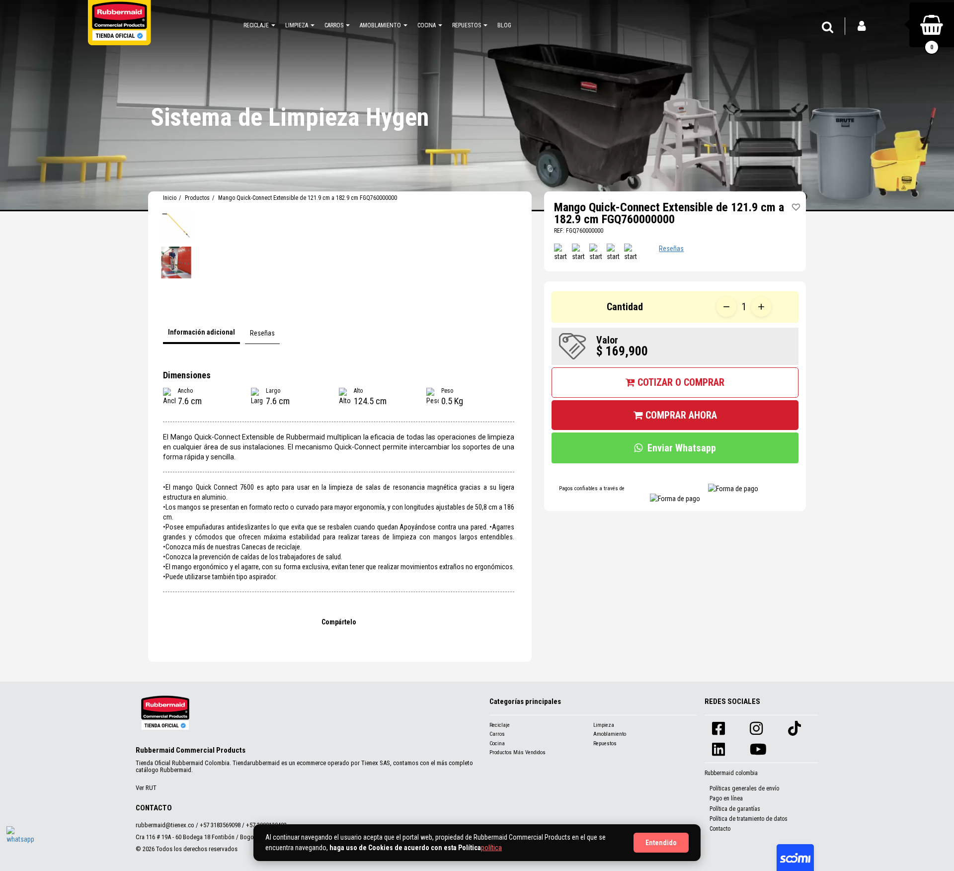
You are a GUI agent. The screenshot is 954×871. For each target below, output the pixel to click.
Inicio (169, 197)
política (491, 848)
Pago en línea (726, 798)
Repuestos (605, 743)
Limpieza (603, 725)
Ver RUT (146, 787)
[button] (259, 25)
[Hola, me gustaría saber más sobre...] (21, 841)
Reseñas (671, 249)
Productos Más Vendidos (517, 752)
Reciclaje (499, 725)
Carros (497, 734)
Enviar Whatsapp (681, 448)
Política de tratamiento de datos (749, 818)
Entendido (661, 843)
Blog (504, 25)
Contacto (720, 828)
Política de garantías (735, 808)
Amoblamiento (609, 734)
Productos (197, 197)
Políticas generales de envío (744, 788)
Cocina (497, 743)
